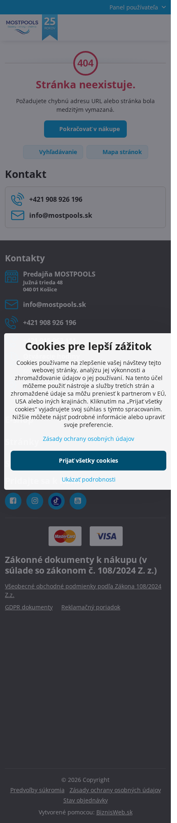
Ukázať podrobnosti (89, 479)
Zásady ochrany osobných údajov (88, 439)
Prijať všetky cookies (88, 460)
